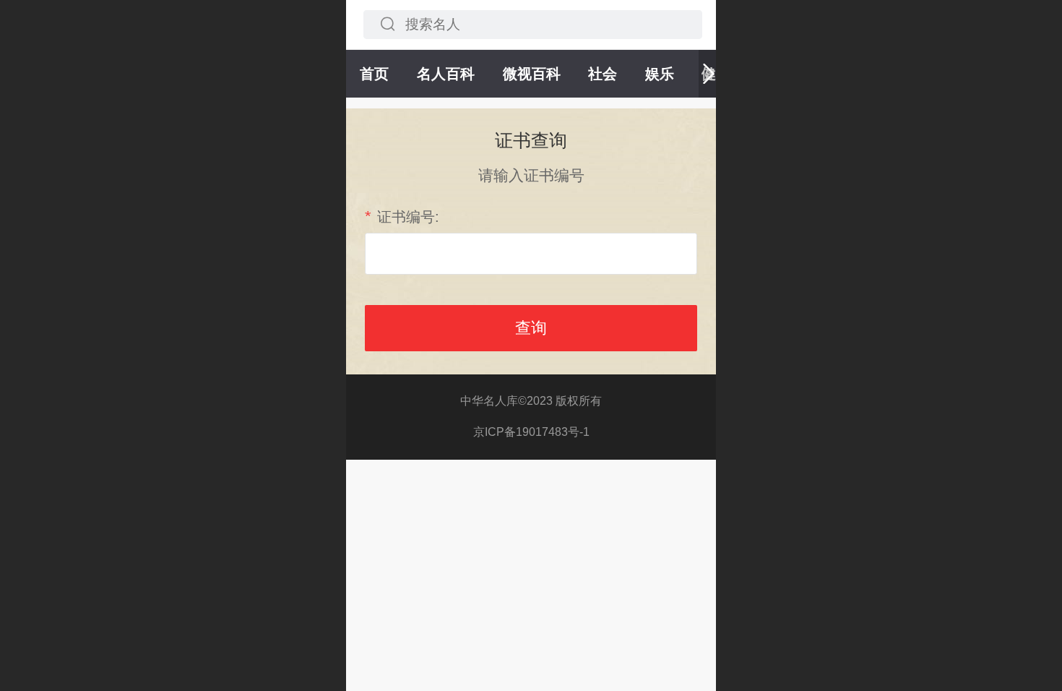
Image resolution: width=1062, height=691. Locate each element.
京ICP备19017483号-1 (531, 432)
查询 (531, 328)
